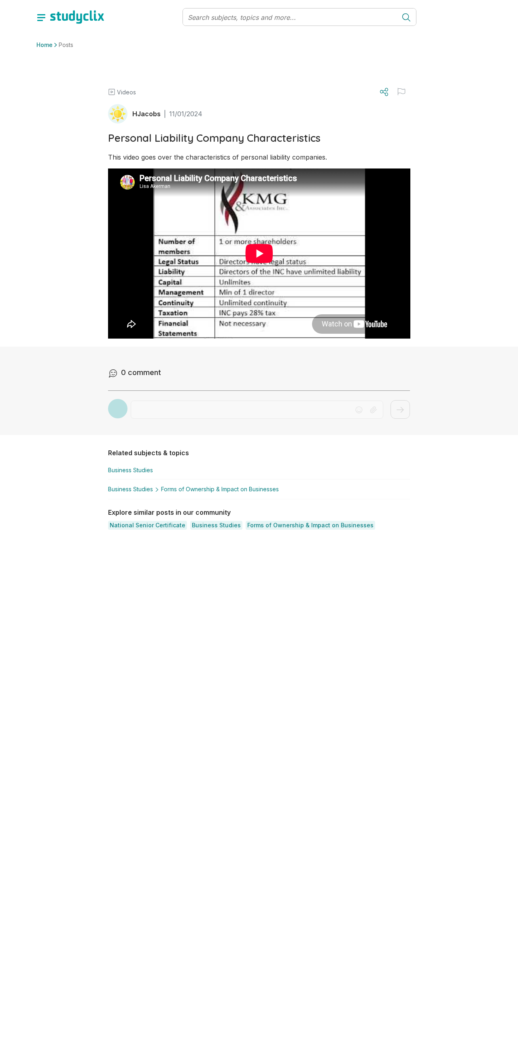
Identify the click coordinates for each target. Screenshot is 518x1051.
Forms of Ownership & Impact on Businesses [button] (220, 489)
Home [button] (44, 44)
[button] (147, 525)
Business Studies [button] (130, 470)
